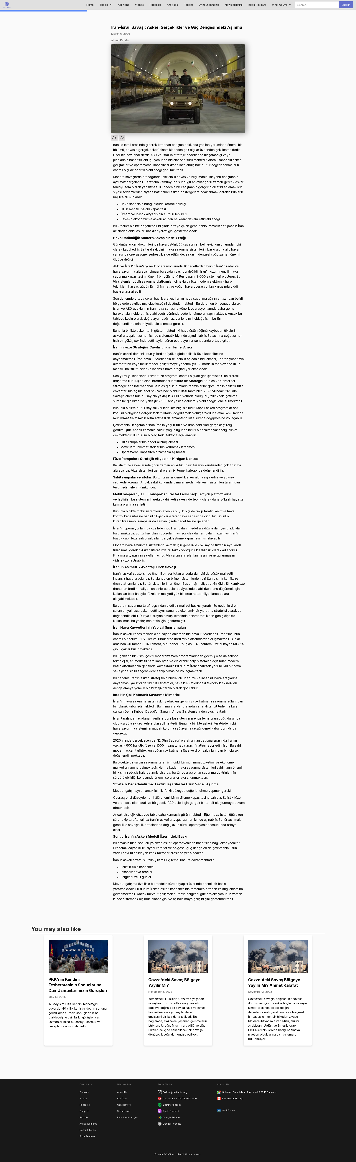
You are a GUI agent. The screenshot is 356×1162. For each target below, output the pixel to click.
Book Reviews (257, 4)
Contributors (124, 1104)
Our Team (122, 1098)
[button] (106, 5)
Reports (188, 4)
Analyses (172, 4)
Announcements (209, 4)
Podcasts (155, 4)
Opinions (123, 4)
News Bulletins (234, 4)
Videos (139, 4)
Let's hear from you (127, 1117)
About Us (122, 1092)
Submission (123, 1111)
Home (90, 4)
